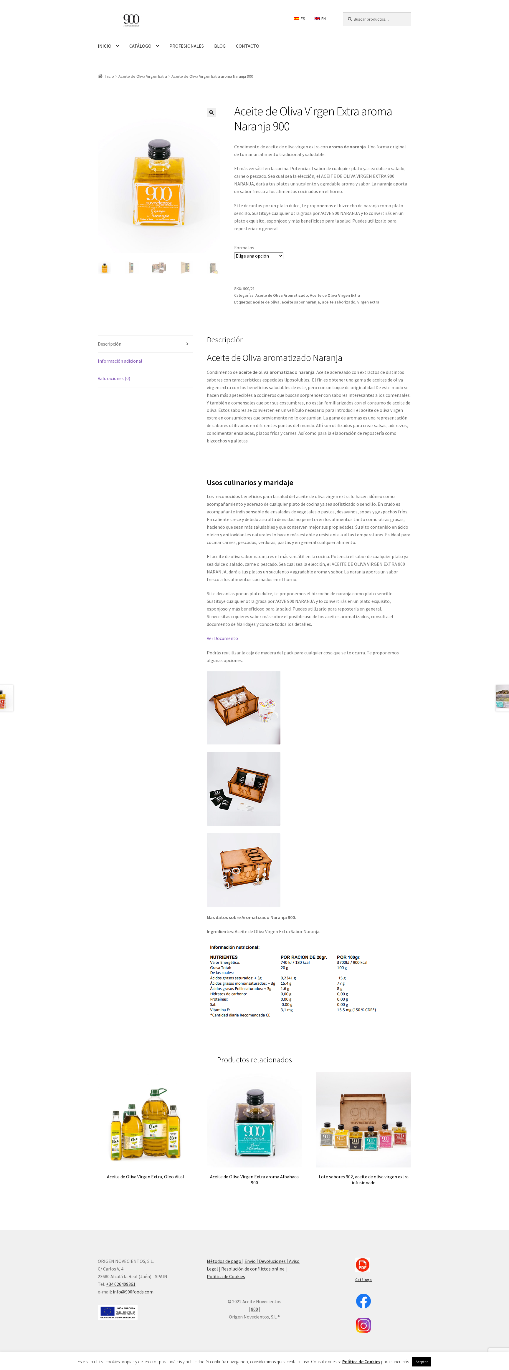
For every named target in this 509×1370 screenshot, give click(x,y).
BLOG (220, 46)
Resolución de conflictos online (252, 1269)
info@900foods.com (133, 1292)
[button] (211, 112)
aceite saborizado (338, 302)
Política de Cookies (226, 1276)
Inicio (109, 76)
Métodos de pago (224, 1261)
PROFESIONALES (186, 46)
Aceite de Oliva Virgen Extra (142, 76)
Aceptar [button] (422, 1361)
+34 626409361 (120, 1284)
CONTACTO (247, 46)
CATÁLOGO (140, 46)
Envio (250, 1261)
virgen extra (368, 302)
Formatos (244, 248)
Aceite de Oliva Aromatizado (281, 295)
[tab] (145, 344)
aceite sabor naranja (301, 302)
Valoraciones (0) (114, 378)
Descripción (109, 344)
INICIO (104, 46)
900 (254, 1309)
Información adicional (120, 361)
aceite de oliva (266, 302)
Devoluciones (272, 1261)
